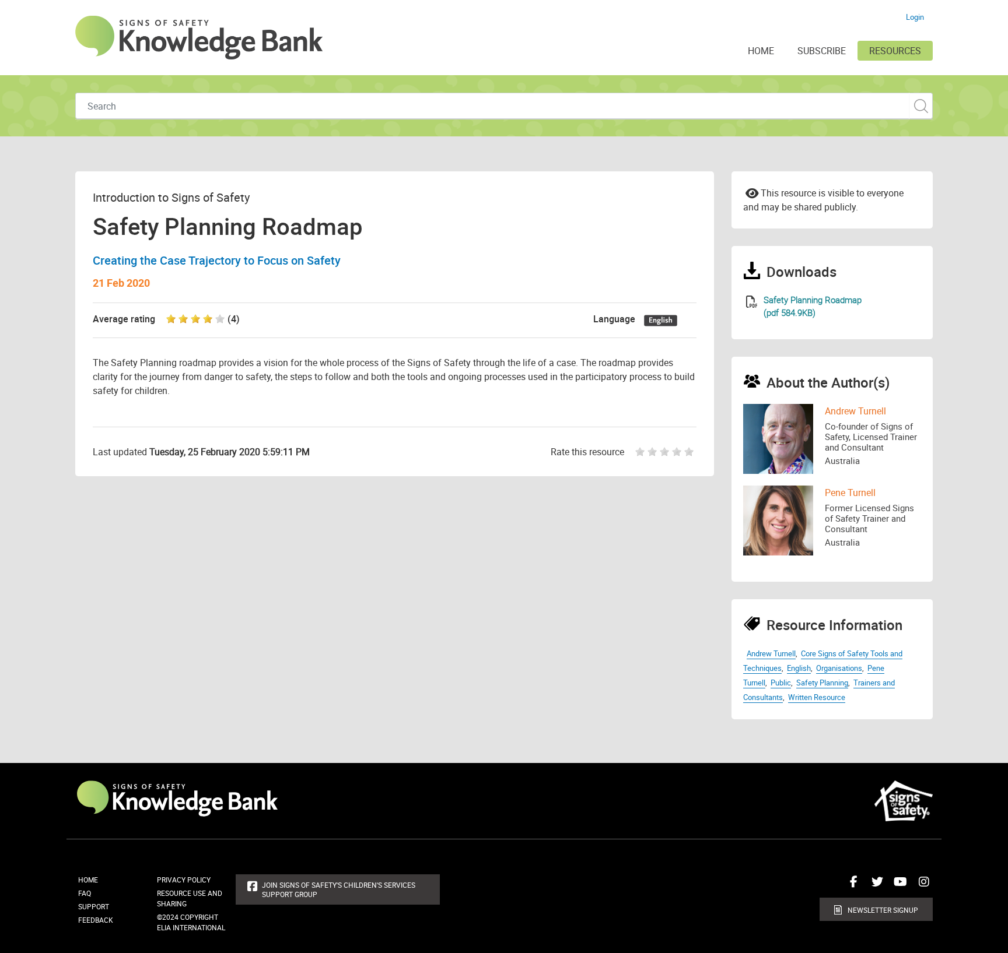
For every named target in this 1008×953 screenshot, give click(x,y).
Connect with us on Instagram (921, 886)
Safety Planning (822, 682)
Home (88, 879)
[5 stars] (690, 451)
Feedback (95, 919)
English (799, 668)
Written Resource (816, 697)
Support (93, 906)
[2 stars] (654, 451)
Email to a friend (752, 192)
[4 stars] (678, 451)
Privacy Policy (184, 879)
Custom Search (921, 106)
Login (915, 17)
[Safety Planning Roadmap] (752, 302)
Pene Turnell (850, 492)
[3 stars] (666, 451)
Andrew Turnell (855, 411)
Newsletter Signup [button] (883, 910)
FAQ (84, 893)
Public (781, 682)
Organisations (839, 668)
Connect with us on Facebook (851, 886)
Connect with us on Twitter (874, 886)
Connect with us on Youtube (898, 886)
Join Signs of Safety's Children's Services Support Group (338, 889)
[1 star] (637, 451)
